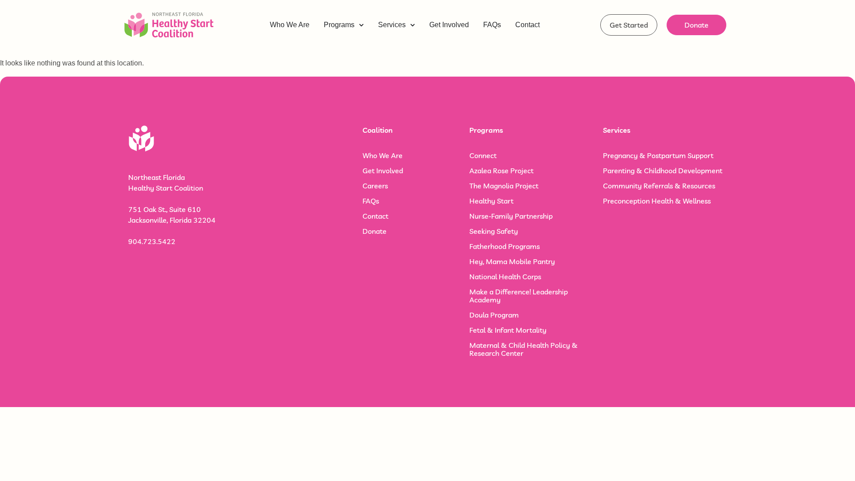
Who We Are (382, 155)
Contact (375, 216)
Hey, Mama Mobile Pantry (512, 261)
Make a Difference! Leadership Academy (518, 295)
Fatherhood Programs (504, 246)
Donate (374, 231)
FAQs (370, 200)
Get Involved (382, 170)
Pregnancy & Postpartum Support (658, 155)
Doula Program (494, 314)
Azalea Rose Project (501, 170)
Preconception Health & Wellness (657, 200)
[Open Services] (412, 25)
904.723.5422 (151, 241)
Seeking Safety (493, 231)
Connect (483, 155)
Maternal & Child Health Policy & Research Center (523, 349)
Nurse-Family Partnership (511, 216)
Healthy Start (491, 200)
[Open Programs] (361, 25)
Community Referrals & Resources (659, 185)
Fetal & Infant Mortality (507, 330)
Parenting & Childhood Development (662, 170)
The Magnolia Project (503, 185)
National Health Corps (505, 276)
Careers (375, 185)
